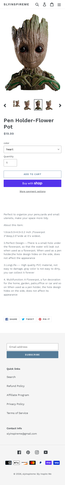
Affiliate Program (18, 395)
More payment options (33, 191)
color (6, 143)
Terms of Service (17, 413)
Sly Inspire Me (44, 474)
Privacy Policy (15, 404)
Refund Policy (15, 386)
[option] (16, 103)
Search (11, 377)
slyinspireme (16, 4)
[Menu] (59, 4)
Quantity (9, 156)
